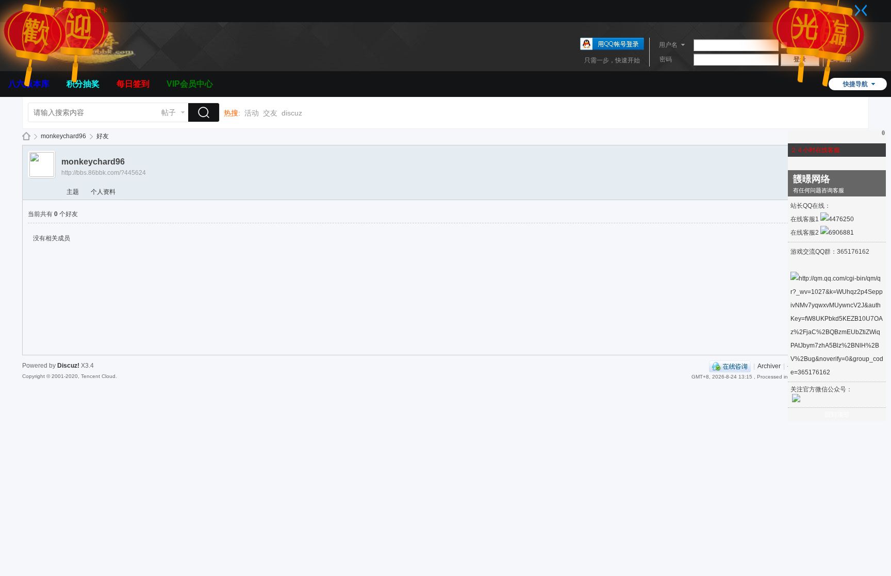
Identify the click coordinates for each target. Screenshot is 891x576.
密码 (665, 59)
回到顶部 (836, 414)
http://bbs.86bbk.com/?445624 (103, 172)
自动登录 (802, 44)
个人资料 (103, 191)
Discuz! (68, 365)
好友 (102, 136)
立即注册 (839, 59)
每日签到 (133, 83)
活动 (251, 113)
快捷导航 (855, 84)
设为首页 (35, 10)
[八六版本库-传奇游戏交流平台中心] (79, 65)
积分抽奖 (83, 83)
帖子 (168, 112)
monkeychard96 (63, 136)
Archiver (769, 366)
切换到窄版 (861, 10)
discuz (292, 113)
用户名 (668, 44)
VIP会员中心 (190, 83)
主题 (73, 191)
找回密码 (839, 44)
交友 (270, 113)
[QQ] (730, 366)
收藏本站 (62, 10)
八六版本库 (29, 83)
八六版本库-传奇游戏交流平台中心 (26, 136)
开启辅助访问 (850, 7)
